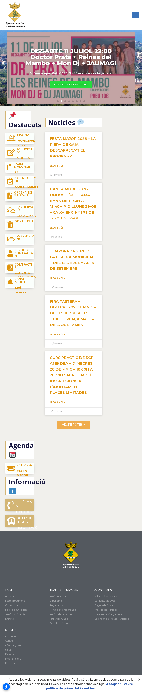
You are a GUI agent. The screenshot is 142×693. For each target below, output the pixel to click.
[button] (58, 101)
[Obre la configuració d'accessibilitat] (6, 686)
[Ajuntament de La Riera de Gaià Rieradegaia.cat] (14, 14)
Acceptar (113, 684)
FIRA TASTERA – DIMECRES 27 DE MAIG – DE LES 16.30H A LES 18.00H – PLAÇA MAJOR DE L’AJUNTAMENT (73, 313)
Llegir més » (57, 166)
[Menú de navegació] (135, 15)
